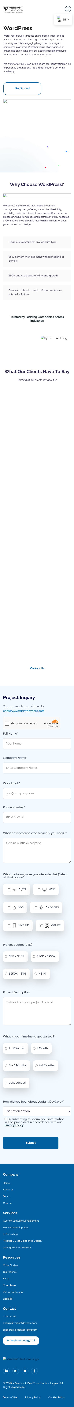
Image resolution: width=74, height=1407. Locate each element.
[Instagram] (15, 1371)
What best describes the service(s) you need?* (35, 833)
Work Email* (11, 783)
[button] (68, 9)
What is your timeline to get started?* (29, 1036)
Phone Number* (14, 807)
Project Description (16, 992)
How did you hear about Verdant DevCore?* (33, 1101)
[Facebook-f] (34, 1371)
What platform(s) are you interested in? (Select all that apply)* (35, 876)
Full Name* (10, 733)
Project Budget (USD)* (18, 944)
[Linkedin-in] (6, 1371)
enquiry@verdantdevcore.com (24, 711)
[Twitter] (25, 1371)
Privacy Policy (14, 1125)
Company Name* (15, 758)
